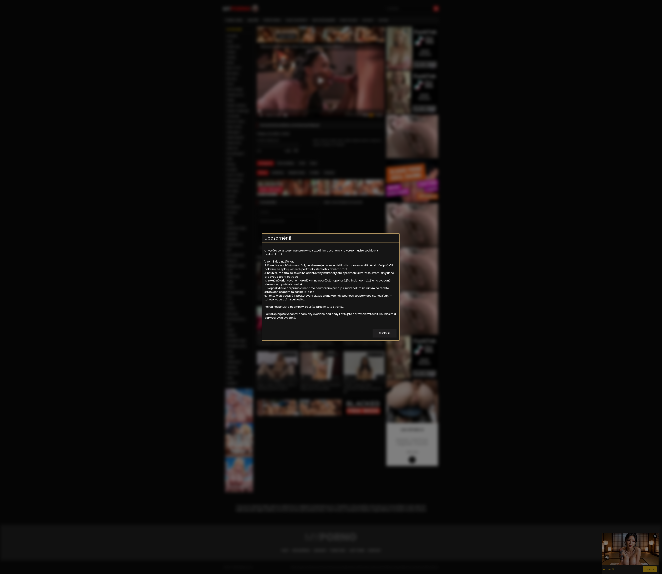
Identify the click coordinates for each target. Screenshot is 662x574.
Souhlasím (384, 333)
